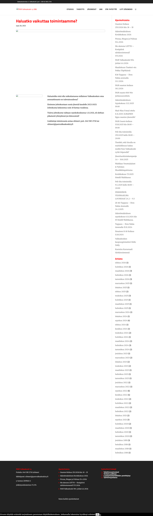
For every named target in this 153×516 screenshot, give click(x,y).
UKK (100, 9)
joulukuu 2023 (121, 353)
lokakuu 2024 (121, 316)
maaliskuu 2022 (122, 407)
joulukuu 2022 (121, 382)
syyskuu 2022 (121, 391)
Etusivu (70, 9)
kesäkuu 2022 (121, 395)
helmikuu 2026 (121, 275)
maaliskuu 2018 (122, 448)
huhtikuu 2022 (121, 403)
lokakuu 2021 (121, 415)
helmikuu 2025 (121, 308)
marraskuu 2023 (122, 358)
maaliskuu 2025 (122, 304)
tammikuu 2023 (122, 378)
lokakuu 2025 (121, 287)
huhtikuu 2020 (121, 424)
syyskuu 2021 (121, 420)
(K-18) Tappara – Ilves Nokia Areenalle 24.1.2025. (124, 206)
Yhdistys (80, 9)
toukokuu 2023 (121, 366)
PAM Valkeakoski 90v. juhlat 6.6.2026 (74, 489)
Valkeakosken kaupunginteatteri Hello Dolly (125, 242)
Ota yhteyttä (111, 9)
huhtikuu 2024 (121, 337)
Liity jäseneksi (126, 9)
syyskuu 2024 (121, 320)
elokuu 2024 (120, 325)
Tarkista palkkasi (110, 473)
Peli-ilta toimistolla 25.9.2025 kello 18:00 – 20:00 (125, 135)
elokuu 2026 (120, 263)
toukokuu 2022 (121, 399)
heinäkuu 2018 (121, 444)
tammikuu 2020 (122, 436)
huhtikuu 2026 (121, 267)
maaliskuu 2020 (122, 428)
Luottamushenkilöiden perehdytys (117, 475)
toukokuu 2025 (121, 296)
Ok (97, 514)
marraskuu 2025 (122, 283)
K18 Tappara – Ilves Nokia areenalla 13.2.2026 (124, 78)
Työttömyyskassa (110, 477)
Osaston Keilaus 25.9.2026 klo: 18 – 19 (74, 472)
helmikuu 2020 (121, 432)
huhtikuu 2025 (121, 300)
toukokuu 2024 (121, 333)
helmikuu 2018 (121, 453)
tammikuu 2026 (122, 279)
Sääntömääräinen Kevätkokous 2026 (74, 476)
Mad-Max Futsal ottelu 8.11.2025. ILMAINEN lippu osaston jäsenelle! (125, 113)
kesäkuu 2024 (121, 329)
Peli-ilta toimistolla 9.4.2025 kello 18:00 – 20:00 (124, 184)
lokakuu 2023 (121, 362)
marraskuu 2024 (122, 312)
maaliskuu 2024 (122, 341)
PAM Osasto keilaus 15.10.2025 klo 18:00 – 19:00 (124, 124)
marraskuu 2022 (122, 387)
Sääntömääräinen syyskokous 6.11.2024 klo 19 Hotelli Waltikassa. (126, 216)
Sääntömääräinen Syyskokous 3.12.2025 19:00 (124, 103)
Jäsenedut (91, 9)
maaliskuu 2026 (122, 271)
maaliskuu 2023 (122, 370)
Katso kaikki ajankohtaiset (69, 499)
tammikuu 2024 (122, 349)
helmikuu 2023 (121, 374)
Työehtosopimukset (111, 472)
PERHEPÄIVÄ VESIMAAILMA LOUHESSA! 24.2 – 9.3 (125, 195)
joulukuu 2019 (121, 440)
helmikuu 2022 (121, 411)
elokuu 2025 (120, 291)
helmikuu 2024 (121, 345)
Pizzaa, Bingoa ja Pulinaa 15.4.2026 (73, 479)
